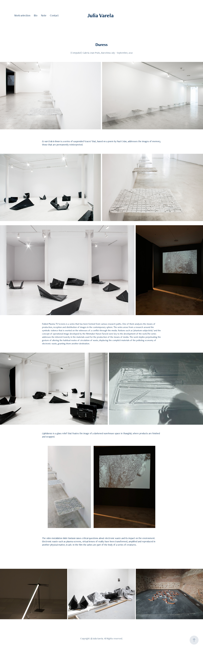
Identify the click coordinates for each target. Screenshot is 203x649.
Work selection (22, 15)
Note (43, 15)
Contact (54, 15)
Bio (35, 15)
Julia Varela (100, 15)
